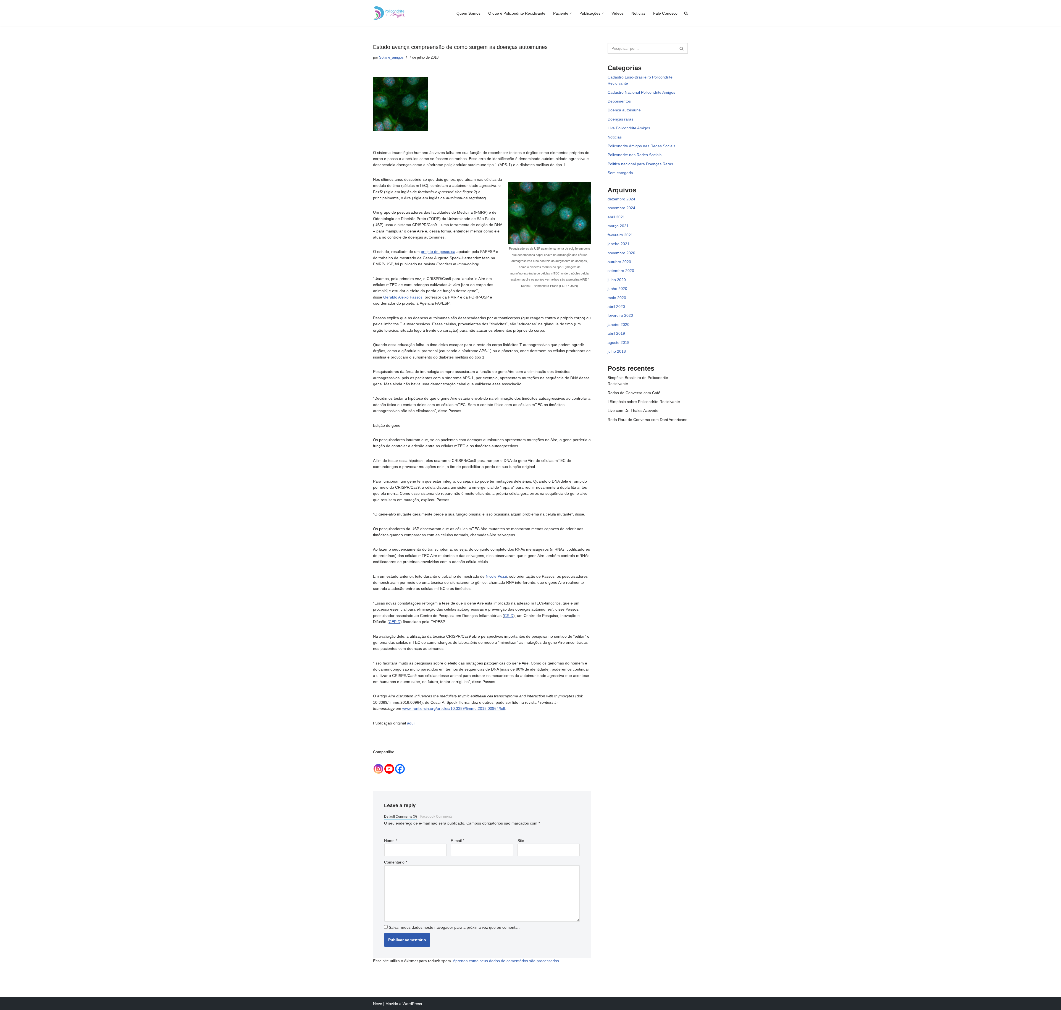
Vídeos (617, 13)
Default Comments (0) (400, 816)
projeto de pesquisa (438, 251)
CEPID (394, 621)
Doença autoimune (624, 110)
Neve (377, 1003)
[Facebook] (400, 769)
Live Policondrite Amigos (629, 128)
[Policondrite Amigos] (389, 13)
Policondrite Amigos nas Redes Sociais (641, 146)
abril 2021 (616, 217)
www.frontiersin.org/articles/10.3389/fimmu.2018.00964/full (453, 708)
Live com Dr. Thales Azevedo (633, 410)
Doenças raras (620, 119)
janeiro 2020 (618, 324)
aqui (411, 723)
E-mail (457, 840)
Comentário (395, 862)
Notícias (638, 13)
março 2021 (618, 226)
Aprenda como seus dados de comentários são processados (506, 961)
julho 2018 (617, 351)
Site (521, 840)
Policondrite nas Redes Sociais (634, 155)
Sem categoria (620, 173)
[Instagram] (378, 769)
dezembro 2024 (621, 199)
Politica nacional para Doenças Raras (640, 164)
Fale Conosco (665, 13)
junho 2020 (617, 288)
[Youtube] (389, 769)
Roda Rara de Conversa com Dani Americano (647, 419)
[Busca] (682, 48)
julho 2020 (617, 280)
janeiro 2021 (618, 244)
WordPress (412, 1003)
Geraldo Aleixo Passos (402, 297)
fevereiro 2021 (620, 235)
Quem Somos (468, 13)
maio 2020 (617, 297)
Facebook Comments (436, 816)
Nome (390, 840)
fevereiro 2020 (620, 315)
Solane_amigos (391, 57)
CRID (508, 615)
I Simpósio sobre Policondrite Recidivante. (644, 401)
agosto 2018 (618, 342)
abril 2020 (616, 306)
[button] (571, 13)
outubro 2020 (619, 262)
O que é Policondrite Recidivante (516, 13)
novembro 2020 (621, 253)
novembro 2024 (621, 208)
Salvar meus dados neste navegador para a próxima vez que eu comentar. (454, 927)
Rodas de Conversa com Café (634, 393)
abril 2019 (616, 333)
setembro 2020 (621, 270)
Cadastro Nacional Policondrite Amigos (641, 92)
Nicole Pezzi (496, 576)
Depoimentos (619, 101)
